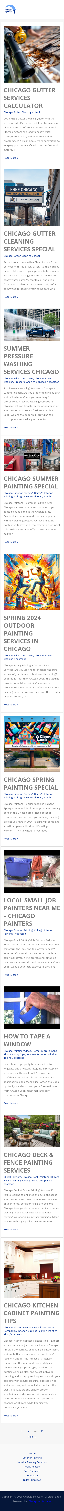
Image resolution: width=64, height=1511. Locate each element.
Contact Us (32, 1475)
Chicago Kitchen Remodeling (20, 1327)
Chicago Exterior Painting (18, 493)
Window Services (36, 1054)
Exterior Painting (32, 1457)
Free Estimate (32, 1471)
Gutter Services (32, 1480)
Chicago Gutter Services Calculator (30, 98)
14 (42, 1430)
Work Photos (32, 1466)
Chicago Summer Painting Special (31, 482)
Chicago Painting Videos (28, 496)
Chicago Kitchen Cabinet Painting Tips (32, 1313)
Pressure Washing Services (30, 381)
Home (32, 1453)
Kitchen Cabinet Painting (32, 1330)
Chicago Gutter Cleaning (17, 112)
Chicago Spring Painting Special (31, 783)
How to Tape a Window (27, 1040)
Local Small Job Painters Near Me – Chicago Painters (32, 912)
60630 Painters (12, 1177)
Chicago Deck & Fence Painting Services (29, 1162)
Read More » (11, 157)
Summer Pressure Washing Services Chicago (31, 360)
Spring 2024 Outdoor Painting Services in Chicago (22, 633)
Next (32, 1436)
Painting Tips (17, 1054)
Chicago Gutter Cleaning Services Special (30, 241)
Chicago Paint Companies (18, 378)
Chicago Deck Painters (36, 1177)
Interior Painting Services (32, 1462)
